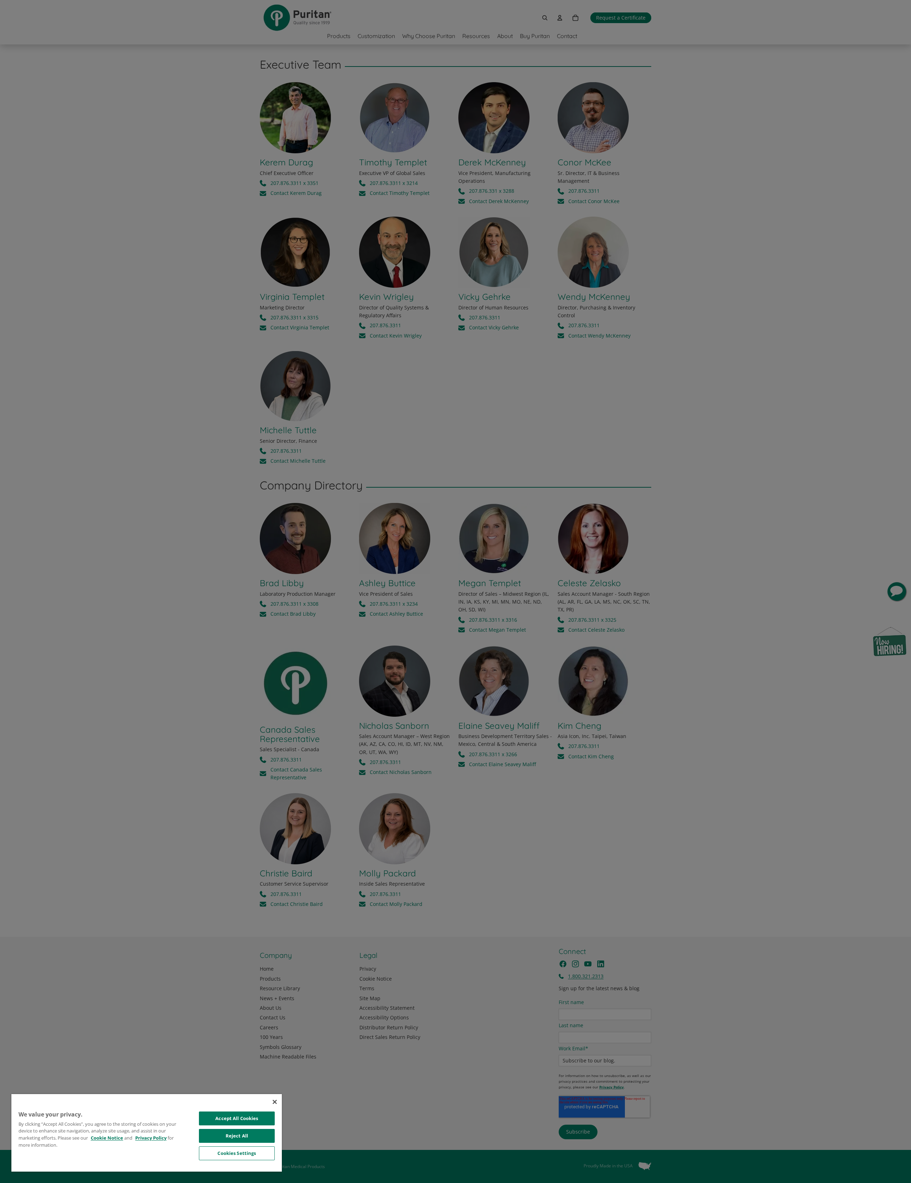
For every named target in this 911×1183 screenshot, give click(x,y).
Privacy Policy (151, 1138)
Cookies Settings (236, 1153)
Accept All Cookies (236, 1118)
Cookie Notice (107, 1138)
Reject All (237, 1135)
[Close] (275, 1102)
